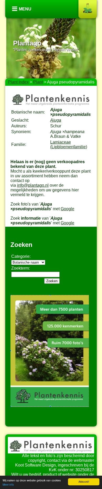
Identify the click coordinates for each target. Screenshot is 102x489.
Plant (38, 82)
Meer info (8, 484)
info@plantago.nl (33, 185)
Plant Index (18, 82)
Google (67, 209)
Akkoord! (83, 482)
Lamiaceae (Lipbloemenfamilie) (68, 144)
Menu (25, 9)
